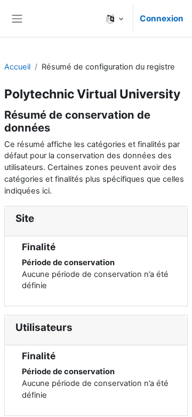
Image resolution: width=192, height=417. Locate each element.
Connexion (161, 18)
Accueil (17, 67)
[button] (115, 18)
